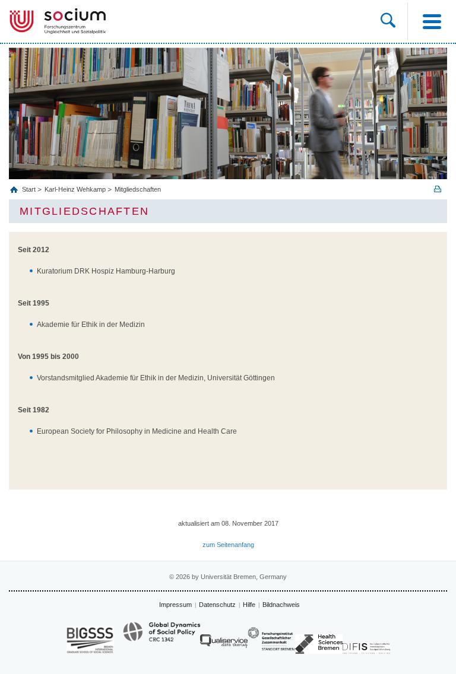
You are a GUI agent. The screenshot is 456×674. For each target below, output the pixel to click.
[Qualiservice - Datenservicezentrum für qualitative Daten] (224, 644)
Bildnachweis (281, 604)
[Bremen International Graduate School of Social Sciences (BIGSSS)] (90, 640)
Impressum (175, 604)
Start (29, 189)
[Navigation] (431, 21)
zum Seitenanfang (228, 544)
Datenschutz (217, 604)
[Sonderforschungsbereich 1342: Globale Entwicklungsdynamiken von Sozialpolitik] (161, 637)
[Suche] (388, 21)
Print (437, 189)
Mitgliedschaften (138, 189)
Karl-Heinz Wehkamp (75, 189)
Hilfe (249, 604)
